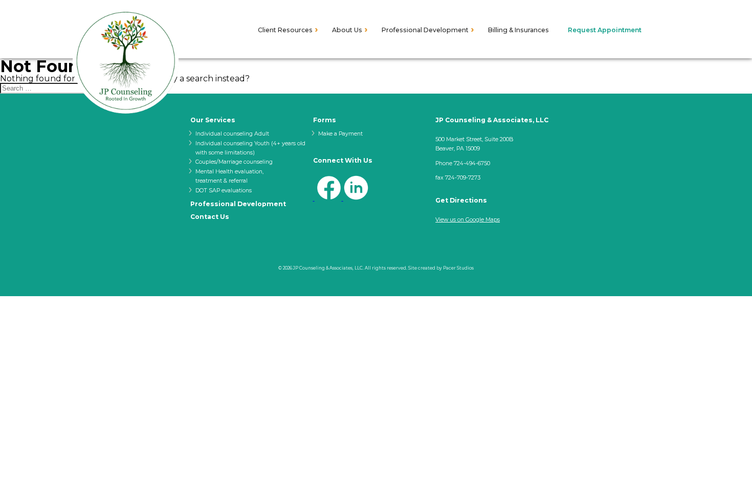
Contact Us (209, 217)
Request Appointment (605, 30)
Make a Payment (340, 133)
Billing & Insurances (518, 30)
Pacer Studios (458, 268)
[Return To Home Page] (126, 61)
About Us (347, 30)
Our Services (212, 120)
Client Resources (285, 30)
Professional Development (425, 30)
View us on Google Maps (467, 219)
